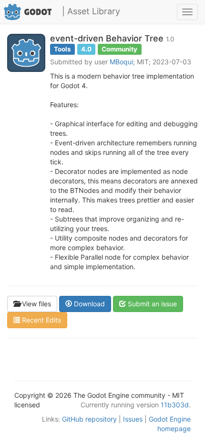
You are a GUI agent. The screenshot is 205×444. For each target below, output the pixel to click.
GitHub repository (89, 419)
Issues (133, 419)
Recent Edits (40, 320)
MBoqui (121, 62)
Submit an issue (151, 304)
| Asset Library (91, 11)
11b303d (175, 405)
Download (88, 304)
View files (35, 304)
